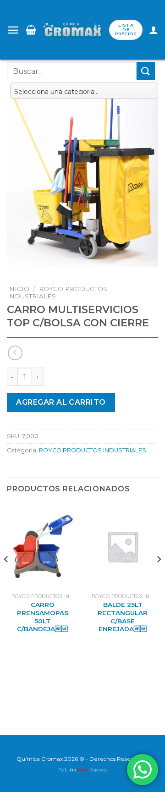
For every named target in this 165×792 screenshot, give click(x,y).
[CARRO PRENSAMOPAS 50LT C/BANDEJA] (42, 546)
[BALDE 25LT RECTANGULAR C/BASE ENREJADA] (122, 546)
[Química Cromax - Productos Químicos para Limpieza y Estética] (72, 30)
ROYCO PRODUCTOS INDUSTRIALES (92, 450)
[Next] (158, 577)
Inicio (18, 288)
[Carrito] (31, 30)
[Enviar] (146, 71)
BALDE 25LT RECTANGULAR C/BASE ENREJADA (123, 616)
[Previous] (6, 577)
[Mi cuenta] (153, 30)
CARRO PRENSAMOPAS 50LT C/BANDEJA (42, 616)
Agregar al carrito (61, 402)
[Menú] (13, 30)
